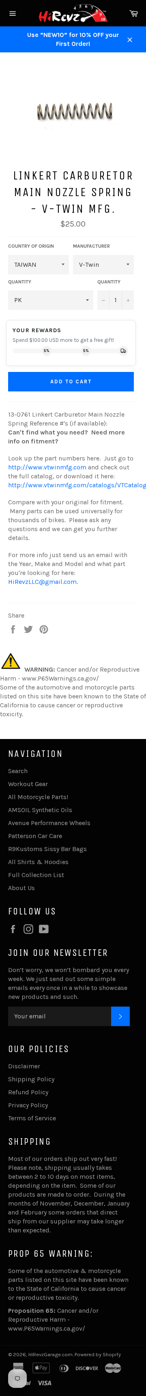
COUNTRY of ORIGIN (31, 246)
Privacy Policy (28, 1105)
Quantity (108, 282)
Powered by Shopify (98, 1354)
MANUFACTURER (91, 246)
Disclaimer (24, 1066)
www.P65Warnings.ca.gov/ (46, 1328)
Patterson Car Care (35, 836)
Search (18, 771)
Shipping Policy (31, 1079)
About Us (21, 888)
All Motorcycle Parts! (38, 797)
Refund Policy (28, 1092)
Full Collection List (36, 875)
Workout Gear (28, 784)
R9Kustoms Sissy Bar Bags (47, 849)
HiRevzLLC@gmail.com (42, 582)
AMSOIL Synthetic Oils (40, 810)
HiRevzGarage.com (50, 1354)
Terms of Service (32, 1118)
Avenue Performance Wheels (49, 823)
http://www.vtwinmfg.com (47, 467)
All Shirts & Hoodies (38, 862)
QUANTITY (19, 282)
